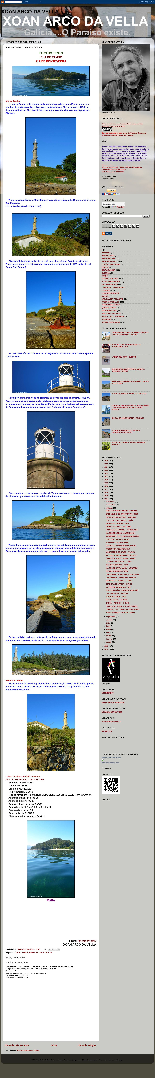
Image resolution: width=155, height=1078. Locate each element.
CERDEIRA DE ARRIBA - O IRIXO (119, 584)
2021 (106, 477)
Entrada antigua (87, 1045)
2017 (106, 489)
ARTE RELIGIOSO (109, 261)
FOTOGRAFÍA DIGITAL (111, 282)
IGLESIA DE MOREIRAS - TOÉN (118, 587)
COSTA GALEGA (21, 953)
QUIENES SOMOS (109, 308)
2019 (106, 483)
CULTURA (106, 273)
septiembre (111, 617)
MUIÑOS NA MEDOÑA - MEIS (117, 523)
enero (109, 642)
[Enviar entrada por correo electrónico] (45, 949)
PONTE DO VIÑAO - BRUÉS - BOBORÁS (122, 590)
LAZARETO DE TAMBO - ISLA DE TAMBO (122, 609)
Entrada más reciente (17, 1045)
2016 (106, 492)
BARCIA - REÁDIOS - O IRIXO (117, 603)
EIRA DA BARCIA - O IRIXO (116, 600)
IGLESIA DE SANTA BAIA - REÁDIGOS (121, 555)
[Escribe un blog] (52, 949)
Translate (120, 207)
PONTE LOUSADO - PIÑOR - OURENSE (121, 511)
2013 (106, 646)
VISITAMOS (106, 319)
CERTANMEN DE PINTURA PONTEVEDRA (122, 574)
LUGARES (106, 290)
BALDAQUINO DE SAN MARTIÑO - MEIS (122, 514)
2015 (106, 496)
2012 (106, 649)
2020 (106, 480)
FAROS (32, 953)
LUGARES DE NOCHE (110, 293)
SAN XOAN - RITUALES (111, 313)
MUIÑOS (105, 296)
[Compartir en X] (54, 949)
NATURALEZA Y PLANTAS (112, 299)
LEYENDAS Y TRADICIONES (113, 287)
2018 (106, 486)
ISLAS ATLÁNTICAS (44, 953)
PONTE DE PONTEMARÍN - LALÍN (119, 520)
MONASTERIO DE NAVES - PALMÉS (120, 552)
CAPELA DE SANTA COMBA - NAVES (120, 558)
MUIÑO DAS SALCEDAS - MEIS (118, 527)
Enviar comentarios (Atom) (28, 1050)
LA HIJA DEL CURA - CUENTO (124, 357)
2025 (106, 464)
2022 (106, 473)
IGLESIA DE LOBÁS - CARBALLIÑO (120, 533)
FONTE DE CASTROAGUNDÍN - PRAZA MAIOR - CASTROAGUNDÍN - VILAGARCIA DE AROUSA (130, 408)
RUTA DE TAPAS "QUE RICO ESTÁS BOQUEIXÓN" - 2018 (126, 346)
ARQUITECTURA (108, 258)
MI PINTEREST (108, 693)
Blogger (120, 1060)
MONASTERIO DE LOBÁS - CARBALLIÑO (122, 536)
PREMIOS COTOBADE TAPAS (118, 549)
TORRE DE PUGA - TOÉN (116, 597)
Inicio (54, 1045)
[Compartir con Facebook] (56, 949)
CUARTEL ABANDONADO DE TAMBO (121, 546)
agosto (109, 620)
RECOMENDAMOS (109, 311)
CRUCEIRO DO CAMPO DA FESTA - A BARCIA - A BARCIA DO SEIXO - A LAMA (130, 333)
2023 (106, 470)
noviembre (111, 505)
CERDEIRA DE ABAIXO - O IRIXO (119, 581)
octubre (109, 508)
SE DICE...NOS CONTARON (113, 316)
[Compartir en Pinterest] (59, 949)
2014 (106, 499)
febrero (109, 639)
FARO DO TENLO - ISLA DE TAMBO (120, 613)
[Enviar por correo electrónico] (49, 949)
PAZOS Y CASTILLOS (110, 302)
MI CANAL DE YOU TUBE (112, 712)
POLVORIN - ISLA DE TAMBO (117, 542)
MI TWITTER (107, 731)
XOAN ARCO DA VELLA (30, 11)
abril (108, 632)
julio (108, 623)
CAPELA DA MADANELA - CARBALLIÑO (122, 530)
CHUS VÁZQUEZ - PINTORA (117, 593)
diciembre (110, 502)
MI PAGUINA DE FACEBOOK (113, 703)
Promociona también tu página (110, 762)
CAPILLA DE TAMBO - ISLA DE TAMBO (121, 606)
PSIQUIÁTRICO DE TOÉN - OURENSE (121, 517)
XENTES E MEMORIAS (111, 322)
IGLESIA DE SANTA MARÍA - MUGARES (121, 568)
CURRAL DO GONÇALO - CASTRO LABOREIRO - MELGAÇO (126, 431)
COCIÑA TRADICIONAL (111, 264)
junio (108, 626)
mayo (108, 629)
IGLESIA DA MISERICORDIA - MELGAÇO (128, 418)
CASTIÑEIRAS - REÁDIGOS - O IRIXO (121, 578)
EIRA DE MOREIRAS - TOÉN (117, 565)
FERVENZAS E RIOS (110, 279)
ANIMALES (106, 253)
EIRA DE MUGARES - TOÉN (117, 571)
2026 (106, 461)
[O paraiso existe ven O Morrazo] (103, 760)
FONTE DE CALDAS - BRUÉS (117, 539)
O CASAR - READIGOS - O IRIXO (119, 562)
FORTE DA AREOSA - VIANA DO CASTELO (129, 394)
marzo (109, 636)
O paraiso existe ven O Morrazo (111, 757)
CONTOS (105, 267)
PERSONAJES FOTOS (111, 305)
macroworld (93, 1060)
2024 (106, 467)
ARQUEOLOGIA (108, 256)
